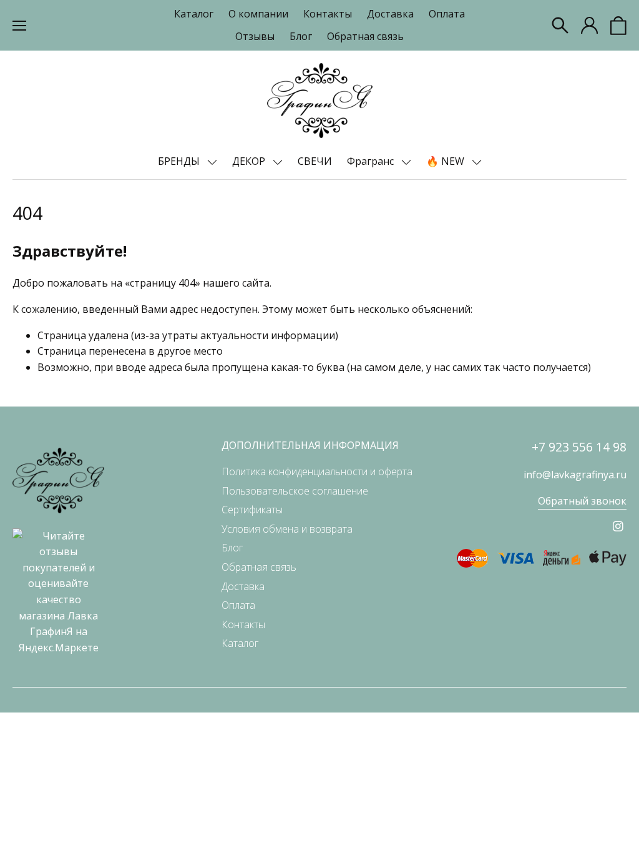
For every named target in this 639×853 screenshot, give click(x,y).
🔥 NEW (446, 161)
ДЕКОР (250, 161)
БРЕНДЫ (180, 161)
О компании (258, 14)
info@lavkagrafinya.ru (575, 474)
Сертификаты (252, 509)
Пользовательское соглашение (295, 491)
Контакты (327, 14)
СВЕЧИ (315, 161)
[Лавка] (320, 100)
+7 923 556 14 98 (579, 446)
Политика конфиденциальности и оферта (317, 471)
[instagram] (618, 526)
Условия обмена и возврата (287, 529)
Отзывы (255, 36)
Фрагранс (371, 161)
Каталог (193, 14)
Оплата (447, 14)
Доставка (390, 14)
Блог (301, 36)
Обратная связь (365, 36)
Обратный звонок (582, 501)
